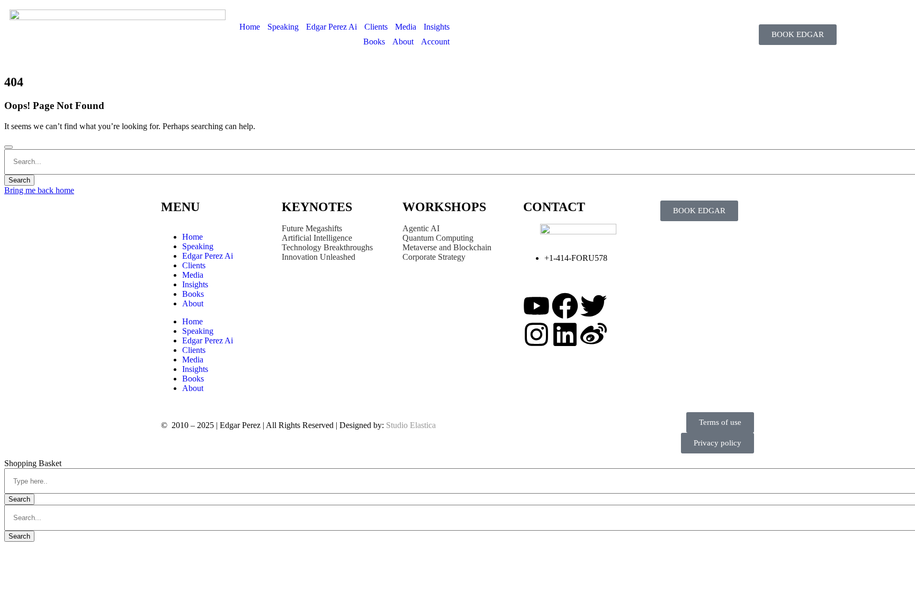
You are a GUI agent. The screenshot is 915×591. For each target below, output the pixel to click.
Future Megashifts (312, 228)
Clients (376, 26)
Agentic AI (420, 228)
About (403, 41)
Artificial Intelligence (317, 237)
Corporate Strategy (433, 256)
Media (405, 26)
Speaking (283, 26)
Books (374, 41)
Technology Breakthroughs (327, 247)
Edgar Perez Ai (331, 26)
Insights (437, 26)
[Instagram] (536, 334)
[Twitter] (593, 306)
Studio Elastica (410, 425)
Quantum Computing (437, 237)
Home (249, 26)
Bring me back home (39, 190)
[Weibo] (593, 334)
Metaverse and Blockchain (446, 247)
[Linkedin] (565, 334)
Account (435, 41)
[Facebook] (565, 306)
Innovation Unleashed (318, 256)
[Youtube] (536, 306)
